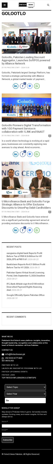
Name (5, 421)
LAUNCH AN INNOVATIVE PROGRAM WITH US (22, 368)
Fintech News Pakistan (13, 454)
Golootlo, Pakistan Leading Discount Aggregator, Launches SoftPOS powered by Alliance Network (26, 60)
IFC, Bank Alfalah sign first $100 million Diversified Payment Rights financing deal (25, 287)
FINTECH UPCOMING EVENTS (15, 371)
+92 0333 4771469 (13, 358)
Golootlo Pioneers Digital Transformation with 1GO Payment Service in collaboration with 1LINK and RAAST (26, 128)
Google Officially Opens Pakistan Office (25, 295)
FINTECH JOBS (8, 375)
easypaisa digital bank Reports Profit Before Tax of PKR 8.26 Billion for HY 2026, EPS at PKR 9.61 (24, 256)
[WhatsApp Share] (37, 86)
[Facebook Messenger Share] (30, 86)
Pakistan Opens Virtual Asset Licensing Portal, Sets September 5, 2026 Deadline (26, 274)
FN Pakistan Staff (12, 67)
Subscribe (7, 440)
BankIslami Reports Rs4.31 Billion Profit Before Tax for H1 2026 (26, 266)
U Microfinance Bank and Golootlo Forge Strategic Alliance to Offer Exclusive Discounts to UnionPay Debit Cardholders (26, 205)
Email (4, 430)
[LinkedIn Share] (15, 86)
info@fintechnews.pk (15, 354)
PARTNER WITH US (10, 365)
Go (7, 400)
